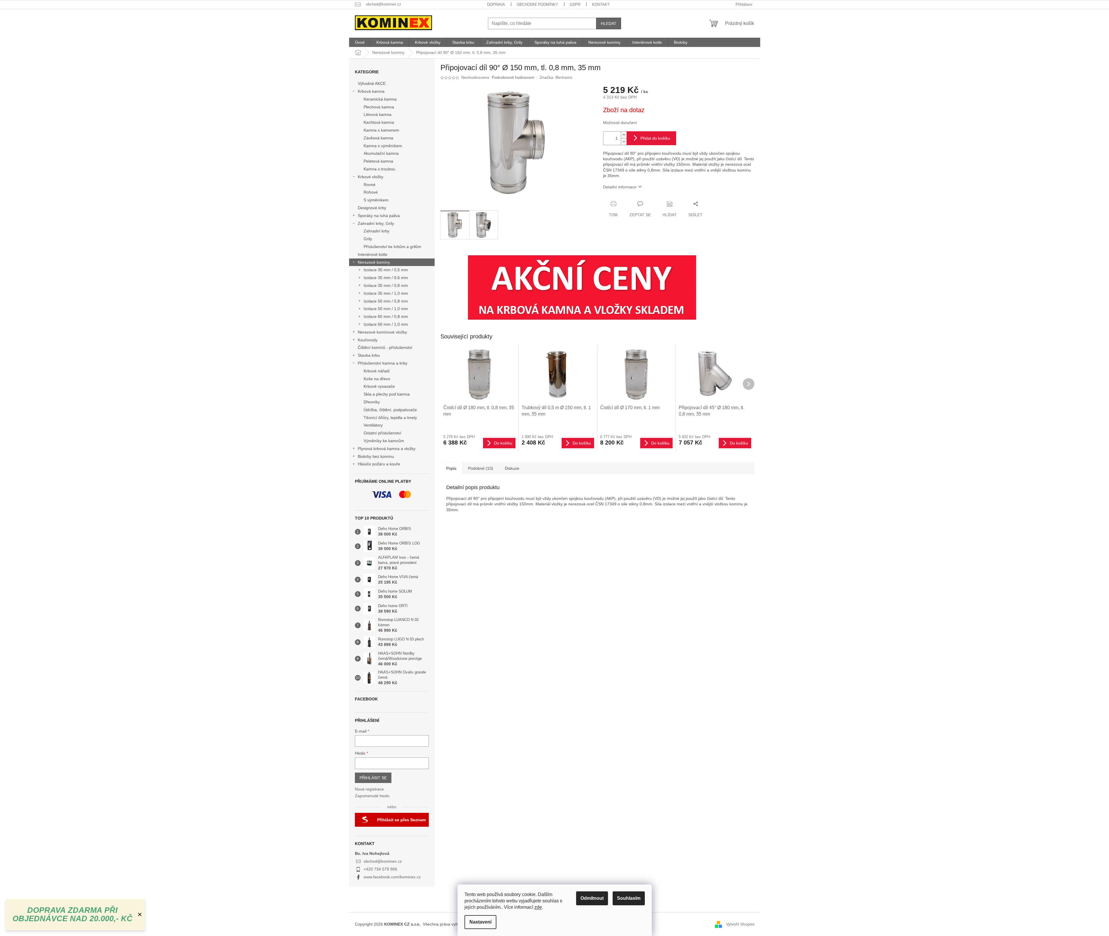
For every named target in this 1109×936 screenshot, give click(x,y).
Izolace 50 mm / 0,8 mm (386, 301)
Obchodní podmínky (537, 4)
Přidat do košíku (655, 138)
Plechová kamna (379, 107)
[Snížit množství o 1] (624, 141)
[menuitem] (359, 42)
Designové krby (372, 207)
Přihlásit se (373, 777)
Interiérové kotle (372, 254)
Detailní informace (619, 187)
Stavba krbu (369, 355)
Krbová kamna (371, 91)
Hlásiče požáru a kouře (379, 464)
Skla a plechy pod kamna (387, 394)
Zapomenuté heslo (372, 795)
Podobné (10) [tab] (480, 468)
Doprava (496, 4)
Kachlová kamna (379, 122)
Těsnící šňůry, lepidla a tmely (390, 417)
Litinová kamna (377, 114)
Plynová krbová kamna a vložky (386, 448)
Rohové (371, 192)
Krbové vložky (370, 176)
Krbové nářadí (377, 371)
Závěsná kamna (378, 138)
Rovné (369, 184)
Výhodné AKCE (372, 83)
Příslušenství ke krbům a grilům (392, 246)
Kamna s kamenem (381, 130)
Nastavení (480, 921)
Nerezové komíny (374, 262)
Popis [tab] (451, 468)
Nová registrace (369, 789)
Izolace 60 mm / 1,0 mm (386, 324)
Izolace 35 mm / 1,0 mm (386, 293)
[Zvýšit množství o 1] (624, 135)
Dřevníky (372, 402)
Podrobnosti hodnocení (513, 77)
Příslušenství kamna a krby (382, 363)
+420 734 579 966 (380, 869)
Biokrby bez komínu (376, 456)
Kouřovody (367, 340)
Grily (368, 238)
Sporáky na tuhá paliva (379, 215)
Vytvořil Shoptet (740, 924)
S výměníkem (376, 200)
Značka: (556, 77)
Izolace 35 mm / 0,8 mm (386, 285)
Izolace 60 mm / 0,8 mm (386, 316)
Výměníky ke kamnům (384, 440)
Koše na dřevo (377, 378)
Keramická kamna (380, 99)
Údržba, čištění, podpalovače (390, 409)
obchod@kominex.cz (383, 861)
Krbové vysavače (379, 386)
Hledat (608, 23)
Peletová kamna (378, 161)
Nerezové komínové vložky (382, 332)
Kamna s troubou (379, 169)
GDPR (575, 4)
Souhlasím (628, 898)
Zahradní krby (376, 231)
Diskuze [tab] (512, 468)
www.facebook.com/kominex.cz (392, 877)
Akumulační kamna (381, 153)
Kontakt (601, 4)
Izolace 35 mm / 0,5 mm (386, 269)
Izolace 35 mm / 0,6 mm (386, 277)
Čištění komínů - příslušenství (385, 347)
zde (538, 907)
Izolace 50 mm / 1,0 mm (386, 308)
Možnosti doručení (620, 122)
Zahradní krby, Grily (376, 223)
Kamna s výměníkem (383, 145)
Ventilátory (373, 425)
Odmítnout (592, 898)
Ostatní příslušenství (382, 433)
